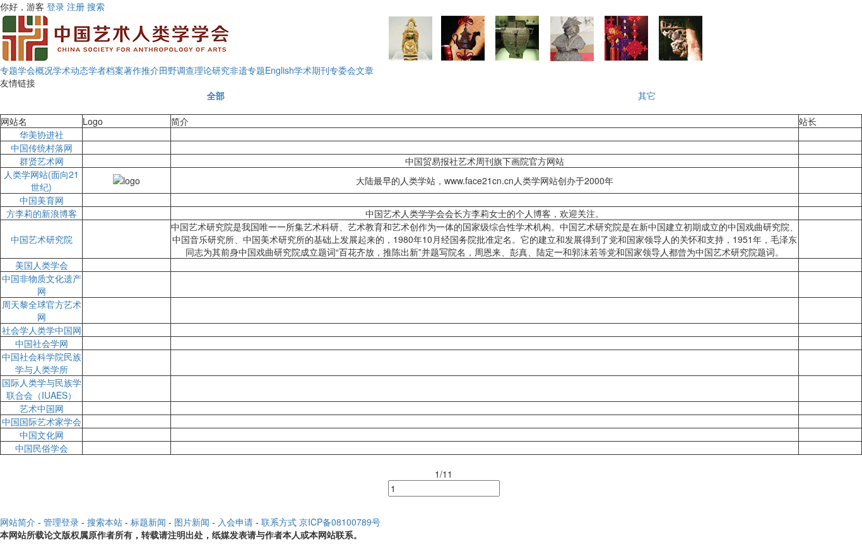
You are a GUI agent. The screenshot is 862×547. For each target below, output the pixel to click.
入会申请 (235, 521)
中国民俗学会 (41, 448)
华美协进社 (42, 134)
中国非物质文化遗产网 (41, 284)
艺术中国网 (42, 408)
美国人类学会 (41, 265)
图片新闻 (192, 521)
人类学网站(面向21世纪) (41, 180)
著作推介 (141, 70)
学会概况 (35, 70)
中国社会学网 (41, 343)
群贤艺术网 (42, 161)
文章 (365, 70)
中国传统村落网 (42, 147)
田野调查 (176, 70)
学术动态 (70, 70)
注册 (76, 6)
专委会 (342, 70)
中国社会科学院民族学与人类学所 (41, 362)
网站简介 (17, 521)
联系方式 (279, 521)
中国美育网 (42, 200)
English (279, 70)
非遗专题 (247, 70)
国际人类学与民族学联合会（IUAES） (41, 388)
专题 (9, 70)
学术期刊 (311, 70)
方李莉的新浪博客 (41, 213)
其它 (647, 95)
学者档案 (106, 70)
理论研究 (212, 70)
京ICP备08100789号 (340, 521)
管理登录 (61, 521)
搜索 (96, 6)
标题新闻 (148, 521)
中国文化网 (42, 434)
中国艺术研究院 (42, 239)
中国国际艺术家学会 (41, 421)
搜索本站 (104, 521)
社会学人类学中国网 (41, 330)
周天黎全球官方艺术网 (41, 310)
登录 (55, 6)
